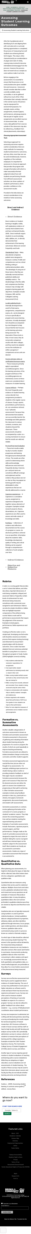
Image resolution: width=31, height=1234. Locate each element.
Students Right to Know (15, 1157)
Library (15, 1145)
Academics (14, 7)
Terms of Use (15, 1162)
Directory (15, 1141)
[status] (11, 1110)
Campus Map (15, 1138)
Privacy (15, 1159)
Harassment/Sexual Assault (15, 1164)
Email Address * (5, 1205)
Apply (15, 1173)
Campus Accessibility (15, 1154)
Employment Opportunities (15, 1143)
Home (8, 7)
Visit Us (15, 1178)
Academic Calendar (15, 1136)
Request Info (15, 1176)
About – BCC (15, 1133)
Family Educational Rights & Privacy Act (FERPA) (16, 1167)
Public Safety (15, 1148)
